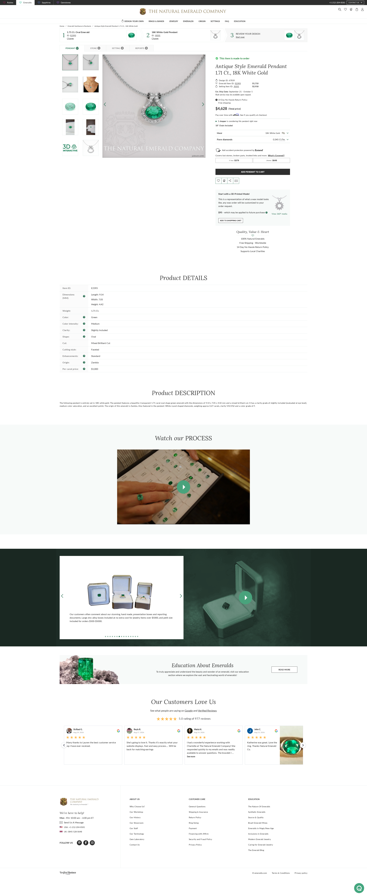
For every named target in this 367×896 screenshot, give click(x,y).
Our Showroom (137, 823)
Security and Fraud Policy (200, 839)
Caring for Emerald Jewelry (260, 844)
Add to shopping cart (230, 220)
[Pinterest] (79, 842)
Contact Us (135, 844)
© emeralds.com (259, 873)
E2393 (73, 35)
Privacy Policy (195, 844)
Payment (193, 828)
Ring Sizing (194, 823)
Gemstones (66, 2)
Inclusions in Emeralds (258, 834)
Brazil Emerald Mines (257, 823)
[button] (203, 104)
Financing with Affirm (199, 834)
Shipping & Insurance (198, 812)
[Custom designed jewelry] (294, 35)
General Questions (197, 806)
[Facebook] (86, 842)
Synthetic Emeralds (256, 812)
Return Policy (195, 817)
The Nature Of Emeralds (259, 806)
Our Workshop (136, 812)
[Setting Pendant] (215, 35)
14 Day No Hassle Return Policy (232, 100)
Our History (135, 817)
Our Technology (137, 834)
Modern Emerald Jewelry (259, 839)
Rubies (10, 2)
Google (189, 710)
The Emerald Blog (256, 850)
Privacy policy (301, 873)
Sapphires (46, 2)
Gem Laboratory (137, 839)
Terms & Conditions (281, 873)
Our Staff (134, 828)
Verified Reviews (207, 710)
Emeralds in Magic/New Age (261, 828)
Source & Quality (255, 817)
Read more (288, 670)
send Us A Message (74, 822)
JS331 (157, 35)
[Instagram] (92, 842)
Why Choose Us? (137, 806)
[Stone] (131, 35)
